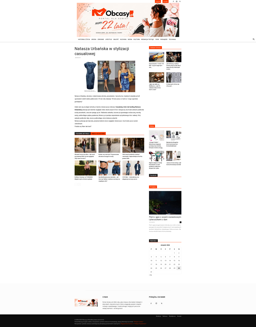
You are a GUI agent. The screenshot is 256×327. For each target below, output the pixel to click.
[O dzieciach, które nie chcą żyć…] (174, 77)
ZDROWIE (101, 39)
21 (170, 264)
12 (161, 260)
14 (170, 260)
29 (174, 268)
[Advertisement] (165, 107)
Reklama (165, 316)
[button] (253, 39)
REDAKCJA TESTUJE (147, 39)
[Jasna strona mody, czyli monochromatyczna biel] (174, 156)
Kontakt (179, 316)
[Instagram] (176, 1)
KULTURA (137, 39)
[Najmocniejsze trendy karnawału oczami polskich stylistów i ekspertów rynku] (156, 156)
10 (151, 260)
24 (151, 268)
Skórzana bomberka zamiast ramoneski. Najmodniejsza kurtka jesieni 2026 (132, 156)
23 (179, 264)
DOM (157, 39)
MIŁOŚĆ (116, 39)
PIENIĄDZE (163, 39)
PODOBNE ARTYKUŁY (82, 133)
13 (165, 260)
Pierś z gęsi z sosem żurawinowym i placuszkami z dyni (165, 218)
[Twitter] (179, 1)
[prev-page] (76, 184)
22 (174, 264)
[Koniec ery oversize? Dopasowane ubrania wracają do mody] (109, 145)
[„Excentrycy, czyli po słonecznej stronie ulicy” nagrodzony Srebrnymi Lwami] (174, 57)
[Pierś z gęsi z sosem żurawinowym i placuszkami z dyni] (165, 203)
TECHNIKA (172, 39)
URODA (93, 39)
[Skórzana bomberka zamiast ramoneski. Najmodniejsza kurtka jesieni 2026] (133, 145)
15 (174, 260)
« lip (150, 275)
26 (161, 268)
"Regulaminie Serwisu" (127, 324)
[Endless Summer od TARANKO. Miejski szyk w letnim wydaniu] (85, 167)
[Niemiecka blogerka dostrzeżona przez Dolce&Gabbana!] (174, 135)
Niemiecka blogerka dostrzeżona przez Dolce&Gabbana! (172, 144)
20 (165, 264)
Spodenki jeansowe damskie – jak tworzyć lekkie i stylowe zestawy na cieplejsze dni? (109, 179)
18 (156, 264)
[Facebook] (173, 1)
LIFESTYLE (108, 39)
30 (179, 268)
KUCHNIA (123, 39)
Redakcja (158, 316)
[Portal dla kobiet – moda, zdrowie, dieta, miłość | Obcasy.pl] (128, 20)
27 (165, 268)
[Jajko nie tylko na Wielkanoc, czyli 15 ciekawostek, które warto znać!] (156, 77)
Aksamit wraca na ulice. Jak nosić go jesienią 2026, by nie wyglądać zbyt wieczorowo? (85, 156)
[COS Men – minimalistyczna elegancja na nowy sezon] (133, 167)
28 (170, 268)
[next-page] (79, 184)
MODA (130, 39)
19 (161, 264)
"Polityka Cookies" (138, 322)
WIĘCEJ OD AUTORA (98, 133)
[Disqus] (109, 217)
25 (156, 268)
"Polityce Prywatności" (140, 324)
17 (151, 264)
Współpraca (172, 316)
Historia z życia (84, 39)
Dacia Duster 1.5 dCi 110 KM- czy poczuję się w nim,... (156, 65)
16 (179, 260)
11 (156, 260)
